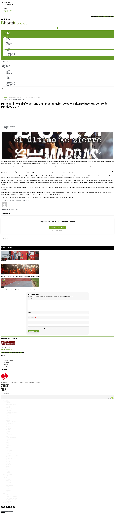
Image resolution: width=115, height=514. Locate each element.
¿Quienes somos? (7, 5)
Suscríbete (5, 7)
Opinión (7, 50)
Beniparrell (9, 450)
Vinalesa (8, 439)
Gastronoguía (9, 43)
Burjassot (11, 99)
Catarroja (8, 453)
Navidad (27, 200)
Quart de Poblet (10, 466)
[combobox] (7, 511)
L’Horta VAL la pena (11, 500)
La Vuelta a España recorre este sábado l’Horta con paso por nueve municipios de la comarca (21, 263)
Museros (8, 429)
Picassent (8, 465)
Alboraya (8, 406)
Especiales (5, 36)
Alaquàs (8, 442)
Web (28, 322)
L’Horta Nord (6, 32)
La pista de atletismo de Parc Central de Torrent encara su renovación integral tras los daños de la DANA (23, 289)
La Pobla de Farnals (11, 422)
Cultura (8, 38)
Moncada (8, 428)
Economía (8, 41)
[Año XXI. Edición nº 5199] (8, 4)
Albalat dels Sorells (11, 404)
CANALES (5, 477)
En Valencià (6, 57)
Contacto (5, 8)
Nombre (29, 312)
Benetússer (9, 452)
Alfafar (8, 449)
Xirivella (8, 472)
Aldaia (7, 447)
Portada (2, 97)
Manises (8, 457)
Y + (4, 49)
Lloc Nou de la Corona (12, 455)
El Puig (8, 415)
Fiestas (7, 42)
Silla (7, 469)
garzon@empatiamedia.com (6, 349)
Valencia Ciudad (7, 34)
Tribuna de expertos (10, 52)
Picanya (8, 463)
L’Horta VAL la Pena (10, 54)
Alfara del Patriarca (11, 409)
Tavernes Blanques (11, 437)
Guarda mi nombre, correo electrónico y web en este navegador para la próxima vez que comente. (48, 328)
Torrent (2, 287)
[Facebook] (1, 19)
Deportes (8, 39)
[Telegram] (6, 19)
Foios (7, 418)
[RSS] (4, 19)
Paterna (2, 273)
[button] (57, 111)
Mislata (8, 460)
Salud (7, 45)
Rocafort (8, 436)
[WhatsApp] (9, 19)
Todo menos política (10, 53)
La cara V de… (9, 55)
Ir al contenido (4, 1)
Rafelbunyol (9, 434)
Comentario (30, 298)
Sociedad (8, 47)
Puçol (7, 433)
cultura (18, 200)
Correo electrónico (32, 317)
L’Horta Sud (6, 33)
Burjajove (6, 200)
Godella (8, 420)
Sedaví (7, 468)
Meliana (8, 426)
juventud (22, 200)
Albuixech (8, 407)
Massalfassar (9, 423)
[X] (8, 19)
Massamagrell (9, 425)
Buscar (4, 58)
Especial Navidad (21, 99)
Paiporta (8, 461)
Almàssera (8, 410)
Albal (7, 444)
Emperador (9, 417)
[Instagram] (2, 19)
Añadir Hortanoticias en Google (57, 227)
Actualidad (6, 31)
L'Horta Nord (3, 260)
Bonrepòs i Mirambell (11, 412)
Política (8, 44)
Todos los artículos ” (5, 213)
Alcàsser (8, 445)
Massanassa (9, 458)
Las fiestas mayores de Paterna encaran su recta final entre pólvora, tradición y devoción (20, 276)
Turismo (8, 48)
